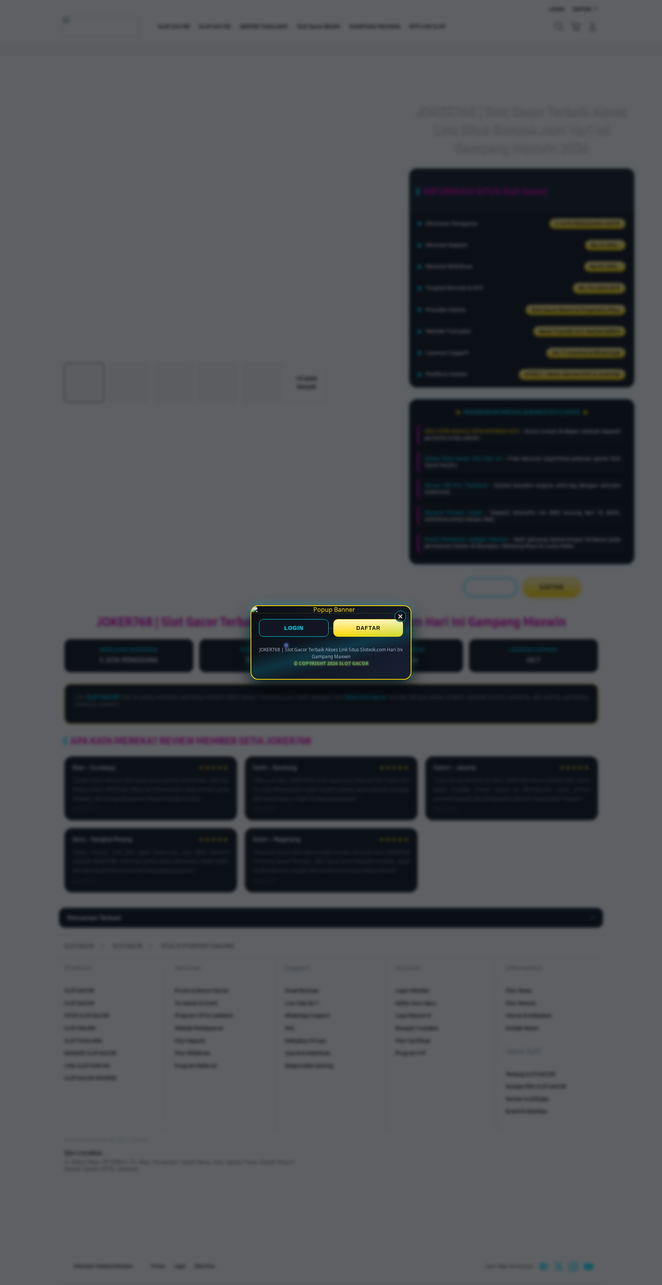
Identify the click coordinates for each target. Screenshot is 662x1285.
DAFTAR (368, 628)
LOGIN (293, 628)
